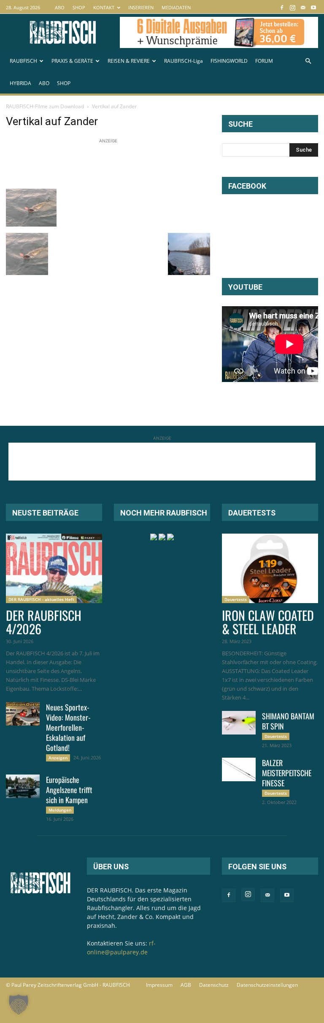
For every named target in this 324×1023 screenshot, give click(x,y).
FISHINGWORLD (229, 60)
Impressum (159, 984)
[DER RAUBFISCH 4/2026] (54, 568)
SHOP (79, 7)
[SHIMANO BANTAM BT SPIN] (239, 723)
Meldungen (60, 810)
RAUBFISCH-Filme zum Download (45, 106)
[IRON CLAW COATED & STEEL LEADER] (270, 568)
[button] (308, 61)
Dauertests (235, 599)
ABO (60, 7)
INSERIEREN (141, 7)
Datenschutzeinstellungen (267, 984)
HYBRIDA (20, 83)
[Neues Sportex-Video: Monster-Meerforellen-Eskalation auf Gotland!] (23, 714)
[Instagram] (292, 7)
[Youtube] (313, 7)
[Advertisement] (159, 164)
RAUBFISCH (23, 60)
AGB (186, 984)
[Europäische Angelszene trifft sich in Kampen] (23, 786)
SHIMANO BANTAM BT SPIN (288, 721)
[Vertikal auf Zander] (31, 224)
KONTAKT (103, 7)
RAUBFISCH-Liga (183, 60)
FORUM (264, 60)
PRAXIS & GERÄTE (72, 60)
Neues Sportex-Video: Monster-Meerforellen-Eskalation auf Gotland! (68, 727)
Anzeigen (58, 758)
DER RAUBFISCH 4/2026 (43, 622)
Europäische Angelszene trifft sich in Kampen (69, 789)
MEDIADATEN (176, 7)
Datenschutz (214, 984)
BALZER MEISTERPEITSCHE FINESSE (286, 772)
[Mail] (303, 7)
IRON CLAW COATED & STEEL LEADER (268, 622)
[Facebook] (281, 7)
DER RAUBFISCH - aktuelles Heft (41, 599)
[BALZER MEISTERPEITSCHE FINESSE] (239, 769)
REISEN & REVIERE (129, 60)
